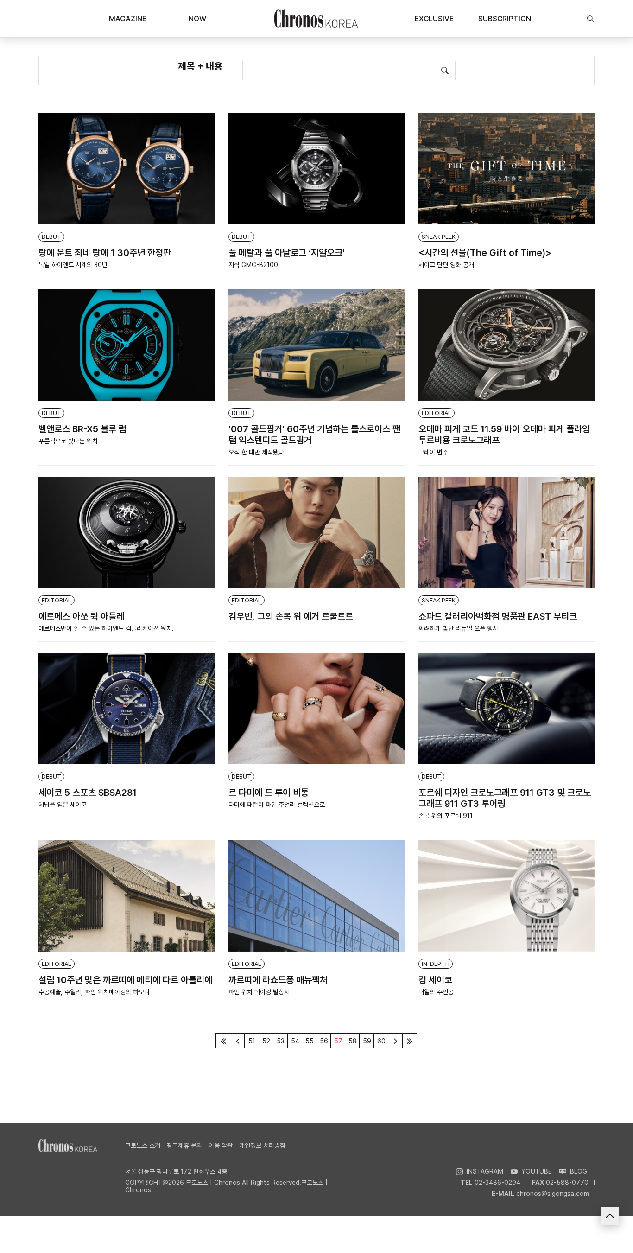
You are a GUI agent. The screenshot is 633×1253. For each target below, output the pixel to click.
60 (381, 1041)
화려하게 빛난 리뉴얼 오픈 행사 (458, 628)
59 (367, 1041)
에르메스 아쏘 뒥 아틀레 (81, 616)
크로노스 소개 (142, 1145)
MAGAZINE (127, 18)
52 (266, 1041)
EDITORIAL (436, 412)
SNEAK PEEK (439, 236)
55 (309, 1041)
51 (251, 1041)
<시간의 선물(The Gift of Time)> (484, 252)
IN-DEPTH (435, 963)
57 (338, 1041)
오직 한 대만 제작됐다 (256, 452)
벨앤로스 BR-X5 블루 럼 (82, 429)
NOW (197, 18)
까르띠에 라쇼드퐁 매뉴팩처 (278, 979)
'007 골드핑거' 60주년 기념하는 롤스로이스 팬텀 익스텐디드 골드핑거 (314, 434)
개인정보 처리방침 (262, 1145)
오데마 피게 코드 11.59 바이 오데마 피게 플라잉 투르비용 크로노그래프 (504, 434)
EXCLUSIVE (434, 18)
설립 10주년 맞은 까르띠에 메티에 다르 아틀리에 (125, 979)
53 (281, 1041)
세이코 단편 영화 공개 (446, 264)
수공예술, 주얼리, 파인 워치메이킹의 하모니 (94, 992)
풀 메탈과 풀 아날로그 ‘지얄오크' (286, 252)
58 (352, 1041)
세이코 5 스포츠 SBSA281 (87, 792)
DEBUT (51, 236)
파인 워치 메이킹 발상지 (259, 992)
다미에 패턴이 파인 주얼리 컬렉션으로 (276, 804)
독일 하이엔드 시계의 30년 (73, 264)
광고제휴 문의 (184, 1145)
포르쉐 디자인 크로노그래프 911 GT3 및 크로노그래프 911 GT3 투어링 (504, 798)
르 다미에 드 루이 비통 (268, 792)
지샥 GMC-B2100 (253, 264)
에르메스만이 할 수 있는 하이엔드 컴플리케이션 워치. (106, 628)
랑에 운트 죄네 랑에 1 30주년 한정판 (104, 252)
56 (324, 1041)
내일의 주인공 (436, 992)
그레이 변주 (433, 452)
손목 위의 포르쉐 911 (445, 815)
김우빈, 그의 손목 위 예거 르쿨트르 (290, 616)
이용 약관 (221, 1145)
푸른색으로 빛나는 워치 (68, 441)
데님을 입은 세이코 (62, 804)
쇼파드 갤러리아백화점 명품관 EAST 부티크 (497, 616)
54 (295, 1041)
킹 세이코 (435, 979)
